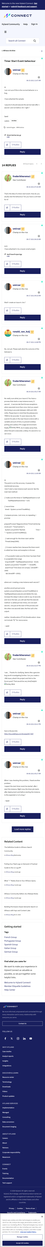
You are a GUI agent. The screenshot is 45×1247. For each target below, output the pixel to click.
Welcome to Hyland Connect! (17, 982)
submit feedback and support (24, 6)
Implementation (8, 1108)
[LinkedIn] (24, 1038)
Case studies (6, 1051)
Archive (14, 121)
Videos (4, 1091)
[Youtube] (31, 1038)
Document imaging (9, 1127)
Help (25, 24)
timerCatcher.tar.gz (14, 135)
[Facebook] (5, 1038)
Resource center (8, 1077)
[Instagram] (18, 1038)
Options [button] (41, 51)
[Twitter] (12, 1038)
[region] (22, 1230)
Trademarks (32, 1212)
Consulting (6, 1117)
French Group (10, 937)
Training (5, 1173)
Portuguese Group (12, 940)
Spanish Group (11, 944)
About (4, 1143)
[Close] (42, 1216)
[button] (7, 145)
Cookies (20, 1208)
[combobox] (22, 41)
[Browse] (5, 31)
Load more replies (22, 829)
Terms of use (30, 1208)
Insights (5, 1061)
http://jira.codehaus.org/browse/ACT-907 (18, 734)
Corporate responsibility (11, 1152)
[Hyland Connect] (18, 16)
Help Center (9, 989)
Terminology (7, 1082)
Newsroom (6, 1157)
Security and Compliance (16, 1212)
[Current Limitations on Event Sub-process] (41, 164)
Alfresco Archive (9, 50)
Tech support (7, 1183)
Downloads (6, 1087)
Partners (5, 1148)
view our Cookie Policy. (28, 1232)
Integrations (6, 1066)
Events (4, 1169)
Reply (22, 151)
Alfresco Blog (10, 855)
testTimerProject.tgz (14, 254)
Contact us (22, 1023)
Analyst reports (7, 1056)
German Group (11, 951)
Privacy (11, 1208)
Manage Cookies (22, 1237)
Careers (5, 1138)
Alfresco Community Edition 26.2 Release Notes (21, 894)
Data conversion (8, 1122)
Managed (5, 1112)
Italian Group (10, 948)
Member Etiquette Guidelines (17, 986)
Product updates (8, 1096)
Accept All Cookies (22, 1243)
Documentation (8, 1178)
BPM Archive (20, 127)
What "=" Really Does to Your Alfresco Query (20, 881)
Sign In (34, 24)
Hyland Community (11, 24)
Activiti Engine (11, 127)
